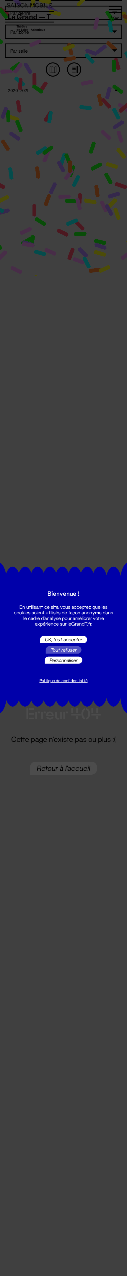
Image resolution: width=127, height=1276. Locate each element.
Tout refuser (64, 649)
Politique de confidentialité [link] (64, 680)
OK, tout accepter (63, 639)
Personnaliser (64, 660)
